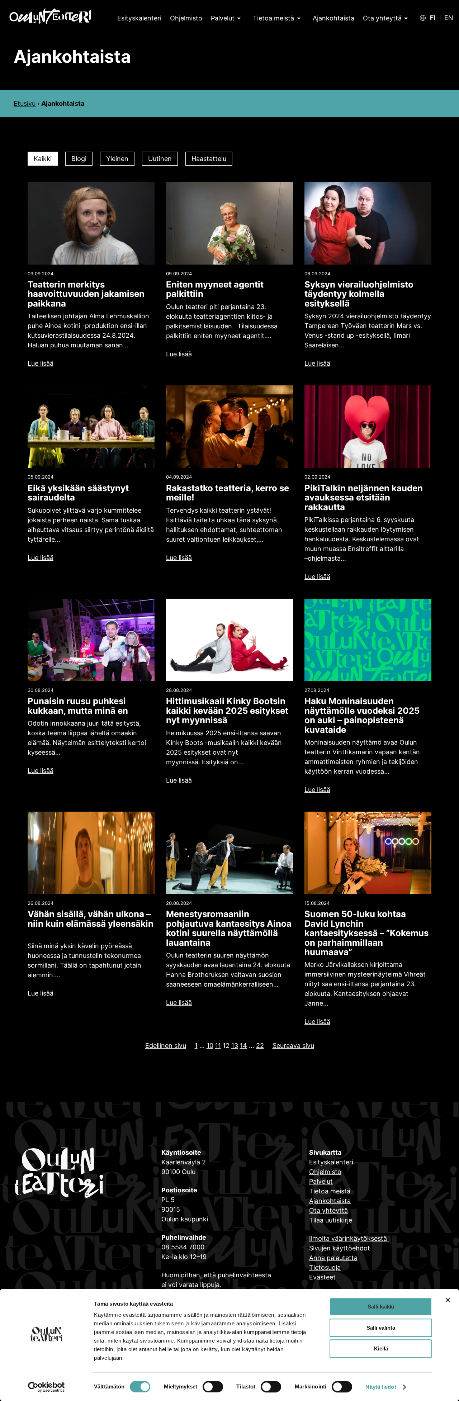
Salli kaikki (381, 1306)
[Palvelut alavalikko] (238, 18)
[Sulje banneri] (447, 1299)
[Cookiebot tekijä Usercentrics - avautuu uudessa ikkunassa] (46, 1387)
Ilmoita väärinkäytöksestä (349, 1238)
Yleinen (117, 158)
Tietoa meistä (273, 18)
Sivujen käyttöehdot (339, 1248)
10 (210, 1045)
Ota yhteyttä (382, 18)
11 (218, 1045)
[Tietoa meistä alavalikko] (298, 18)
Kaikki (43, 158)
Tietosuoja (325, 1267)
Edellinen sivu (165, 1045)
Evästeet (322, 1277)
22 (260, 1045)
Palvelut (223, 18)
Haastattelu (208, 158)
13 (234, 1045)
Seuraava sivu (293, 1045)
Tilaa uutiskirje (330, 1220)
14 (243, 1045)
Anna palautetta (333, 1258)
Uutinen (160, 158)
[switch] (213, 1386)
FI (433, 18)
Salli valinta (380, 1328)
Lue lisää (40, 363)
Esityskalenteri (331, 1162)
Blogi (78, 158)
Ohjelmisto (325, 1172)
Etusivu (25, 103)
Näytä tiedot (380, 1387)
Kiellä (381, 1348)
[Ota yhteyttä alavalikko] (405, 18)
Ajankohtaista (330, 1201)
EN (448, 18)
